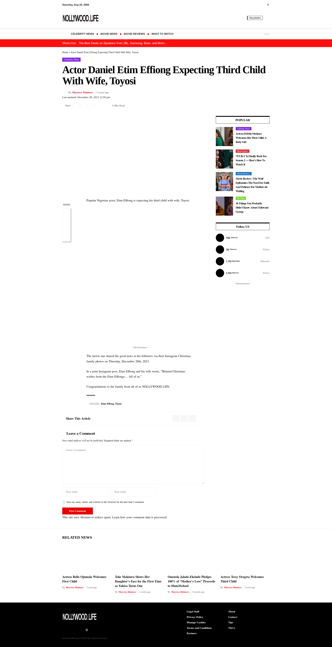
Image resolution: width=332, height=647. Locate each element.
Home (65, 52)
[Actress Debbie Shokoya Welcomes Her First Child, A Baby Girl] (224, 136)
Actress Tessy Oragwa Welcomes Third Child (242, 578)
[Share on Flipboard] (83, 105)
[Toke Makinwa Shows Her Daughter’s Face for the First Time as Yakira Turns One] (139, 557)
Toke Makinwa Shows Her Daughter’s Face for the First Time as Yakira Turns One (138, 581)
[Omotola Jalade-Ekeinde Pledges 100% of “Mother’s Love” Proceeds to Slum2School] (192, 557)
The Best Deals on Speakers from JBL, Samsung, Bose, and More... (123, 43)
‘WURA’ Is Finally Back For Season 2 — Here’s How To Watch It (251, 160)
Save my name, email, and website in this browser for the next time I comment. (106, 502)
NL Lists (240, 198)
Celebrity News (71, 59)
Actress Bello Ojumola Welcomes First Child (84, 578)
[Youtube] (243, 261)
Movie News (242, 151)
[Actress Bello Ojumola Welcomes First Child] (87, 557)
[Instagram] (243, 249)
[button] (267, 18)
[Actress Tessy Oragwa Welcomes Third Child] (245, 557)
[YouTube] (249, 5)
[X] (244, 5)
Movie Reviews (243, 174)
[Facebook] (243, 238)
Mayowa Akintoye (82, 92)
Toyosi (118, 403)
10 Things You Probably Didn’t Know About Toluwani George (252, 207)
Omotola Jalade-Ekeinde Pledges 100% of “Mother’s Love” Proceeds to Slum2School (191, 581)
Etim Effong (107, 403)
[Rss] (268, 5)
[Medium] (258, 5)
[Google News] (254, 5)
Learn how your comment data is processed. (139, 517)
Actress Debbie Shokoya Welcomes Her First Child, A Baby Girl (251, 138)
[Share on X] (76, 105)
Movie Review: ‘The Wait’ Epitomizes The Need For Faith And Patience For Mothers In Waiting (252, 185)
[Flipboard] (263, 5)
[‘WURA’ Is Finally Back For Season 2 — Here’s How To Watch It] (224, 159)
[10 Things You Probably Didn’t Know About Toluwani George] (224, 206)
